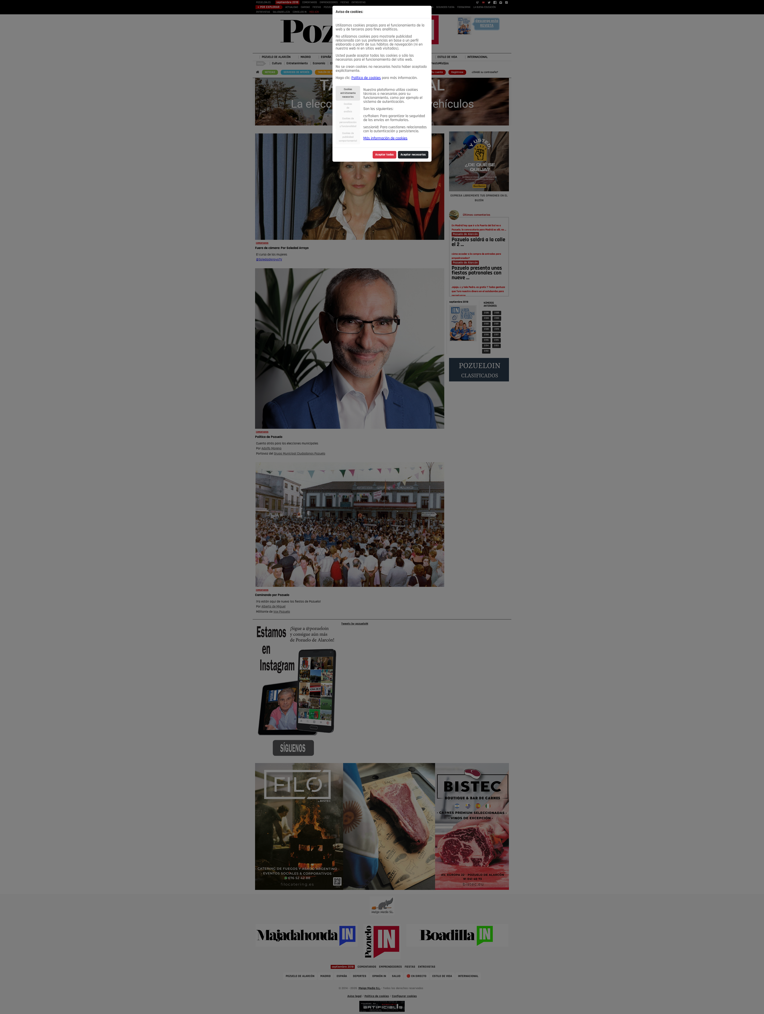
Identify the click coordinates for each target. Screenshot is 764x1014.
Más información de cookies (385, 138)
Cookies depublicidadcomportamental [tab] (348, 137)
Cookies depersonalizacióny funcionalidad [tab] (348, 122)
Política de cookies (366, 78)
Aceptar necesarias (413, 154)
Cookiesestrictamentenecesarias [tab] (348, 93)
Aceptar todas (384, 154)
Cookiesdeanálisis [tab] (348, 108)
